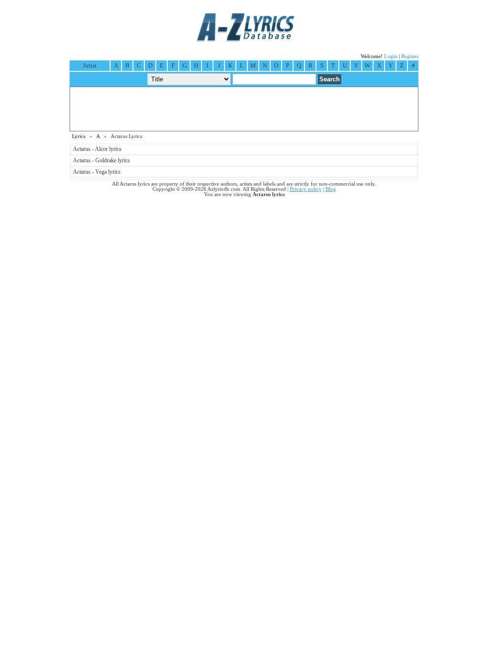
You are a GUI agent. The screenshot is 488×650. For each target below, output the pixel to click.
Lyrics (78, 136)
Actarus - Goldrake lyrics (101, 160)
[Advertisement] (244, 109)
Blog (330, 189)
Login (390, 56)
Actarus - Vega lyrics (97, 171)
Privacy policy (306, 189)
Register (410, 56)
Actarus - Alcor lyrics (97, 149)
